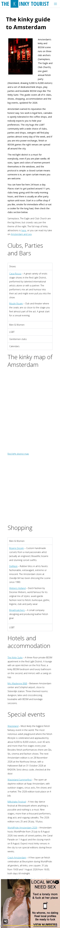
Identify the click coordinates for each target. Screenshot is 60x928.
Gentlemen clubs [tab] (18, 339)
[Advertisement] (30, 491)
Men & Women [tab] (16, 324)
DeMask (13, 566)
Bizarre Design (16, 548)
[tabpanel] (30, 295)
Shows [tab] (12, 266)
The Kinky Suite (15, 657)
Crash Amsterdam (17, 857)
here (23, 230)
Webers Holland (17, 588)
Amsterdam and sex (21, 234)
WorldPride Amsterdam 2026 (22, 827)
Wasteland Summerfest (20, 779)
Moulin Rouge (16, 303)
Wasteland (13, 726)
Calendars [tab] (14, 346)
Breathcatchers (17, 610)
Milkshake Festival (17, 801)
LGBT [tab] (11, 331)
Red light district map (18, 453)
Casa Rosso (15, 273)
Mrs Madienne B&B (17, 683)
